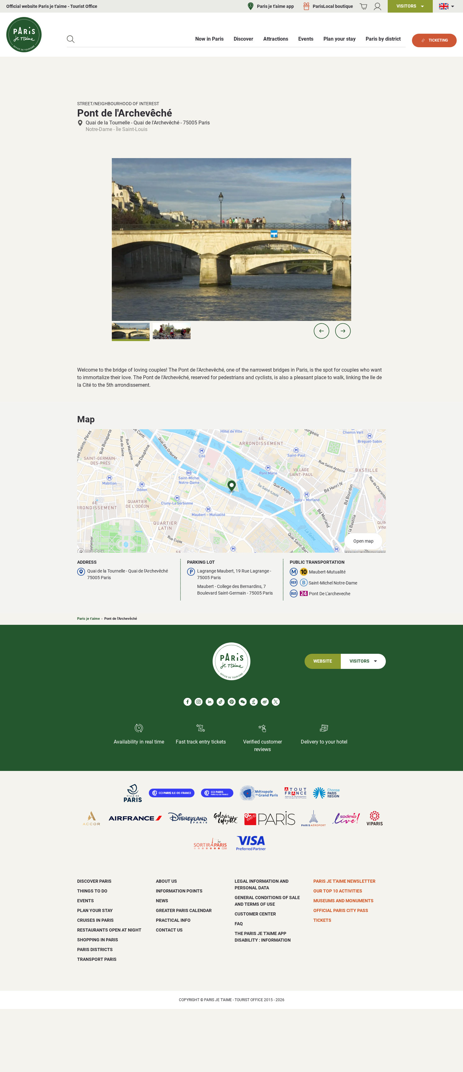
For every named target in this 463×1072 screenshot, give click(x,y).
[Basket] (363, 6)
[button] (321, 331)
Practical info (173, 920)
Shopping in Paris (97, 939)
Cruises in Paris (95, 920)
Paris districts (95, 949)
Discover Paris (94, 881)
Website (322, 661)
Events (85, 900)
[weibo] (265, 702)
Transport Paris (97, 959)
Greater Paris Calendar (184, 910)
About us (166, 881)
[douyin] (254, 702)
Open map (363, 541)
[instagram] (199, 702)
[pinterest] (232, 702)
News (162, 900)
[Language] (448, 6)
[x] (276, 702)
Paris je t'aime (88, 619)
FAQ (239, 923)
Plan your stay (95, 910)
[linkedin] (210, 702)
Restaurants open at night (109, 929)
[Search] (71, 39)
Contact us (169, 929)
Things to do (92, 890)
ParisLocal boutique (333, 6)
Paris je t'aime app (275, 6)
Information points (179, 890)
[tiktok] (221, 702)
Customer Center (255, 913)
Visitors (359, 661)
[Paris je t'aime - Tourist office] (24, 34)
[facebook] (187, 702)
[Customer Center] (377, 6)
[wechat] (243, 702)
